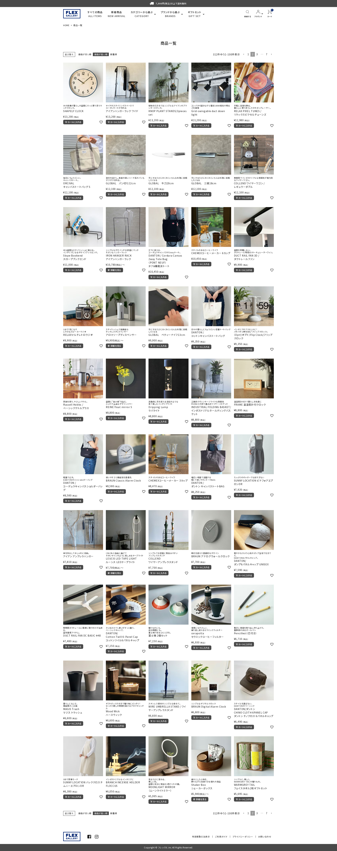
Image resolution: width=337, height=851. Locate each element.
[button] (243, 54)
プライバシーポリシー (243, 836)
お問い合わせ (264, 836)
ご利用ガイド (221, 836)
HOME (66, 25)
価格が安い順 (84, 54)
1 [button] (248, 54)
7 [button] (266, 54)
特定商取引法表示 (201, 836)
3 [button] (257, 54)
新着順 (113, 54)
